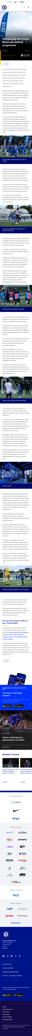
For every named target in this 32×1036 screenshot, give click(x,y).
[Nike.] (16, 2)
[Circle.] (10, 2)
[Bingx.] (22, 2)
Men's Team (5, 747)
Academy (4, 50)
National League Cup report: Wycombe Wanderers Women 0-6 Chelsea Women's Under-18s (10, 772)
